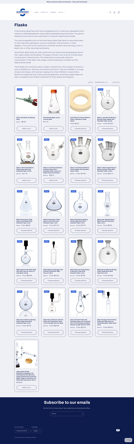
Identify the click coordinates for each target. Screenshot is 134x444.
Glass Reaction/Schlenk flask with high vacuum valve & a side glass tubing (26, 271)
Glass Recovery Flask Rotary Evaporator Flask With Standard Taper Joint (80, 271)
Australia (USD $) (21, 430)
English (35, 430)
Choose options (80, 128)
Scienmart (22, 437)
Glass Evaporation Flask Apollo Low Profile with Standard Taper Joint (51, 221)
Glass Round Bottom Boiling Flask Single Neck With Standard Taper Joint (26, 321)
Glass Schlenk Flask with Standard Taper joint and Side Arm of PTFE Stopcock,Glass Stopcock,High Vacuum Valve (80, 322)
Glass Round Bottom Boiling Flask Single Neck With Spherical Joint (106, 271)
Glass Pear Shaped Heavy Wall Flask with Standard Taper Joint (106, 221)
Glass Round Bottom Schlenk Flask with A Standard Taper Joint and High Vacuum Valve (53, 321)
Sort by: (90, 82)
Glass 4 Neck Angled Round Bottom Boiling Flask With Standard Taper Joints (106, 169)
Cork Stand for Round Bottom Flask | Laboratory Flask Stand (80, 119)
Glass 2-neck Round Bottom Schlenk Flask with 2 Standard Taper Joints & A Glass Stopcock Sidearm (52, 170)
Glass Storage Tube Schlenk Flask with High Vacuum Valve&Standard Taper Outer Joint (106, 322)
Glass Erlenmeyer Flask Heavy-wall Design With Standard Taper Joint (24, 221)
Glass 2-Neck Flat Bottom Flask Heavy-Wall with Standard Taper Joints (25, 169)
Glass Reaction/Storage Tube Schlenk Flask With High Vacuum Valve (53, 271)
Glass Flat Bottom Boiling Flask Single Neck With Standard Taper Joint (79, 221)
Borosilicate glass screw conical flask (51, 118)
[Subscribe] (82, 414)
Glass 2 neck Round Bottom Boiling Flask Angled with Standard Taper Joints (106, 119)
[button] (61, 12)
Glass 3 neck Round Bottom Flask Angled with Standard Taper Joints (79, 169)
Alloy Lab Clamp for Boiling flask (25, 118)
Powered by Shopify (30, 437)
